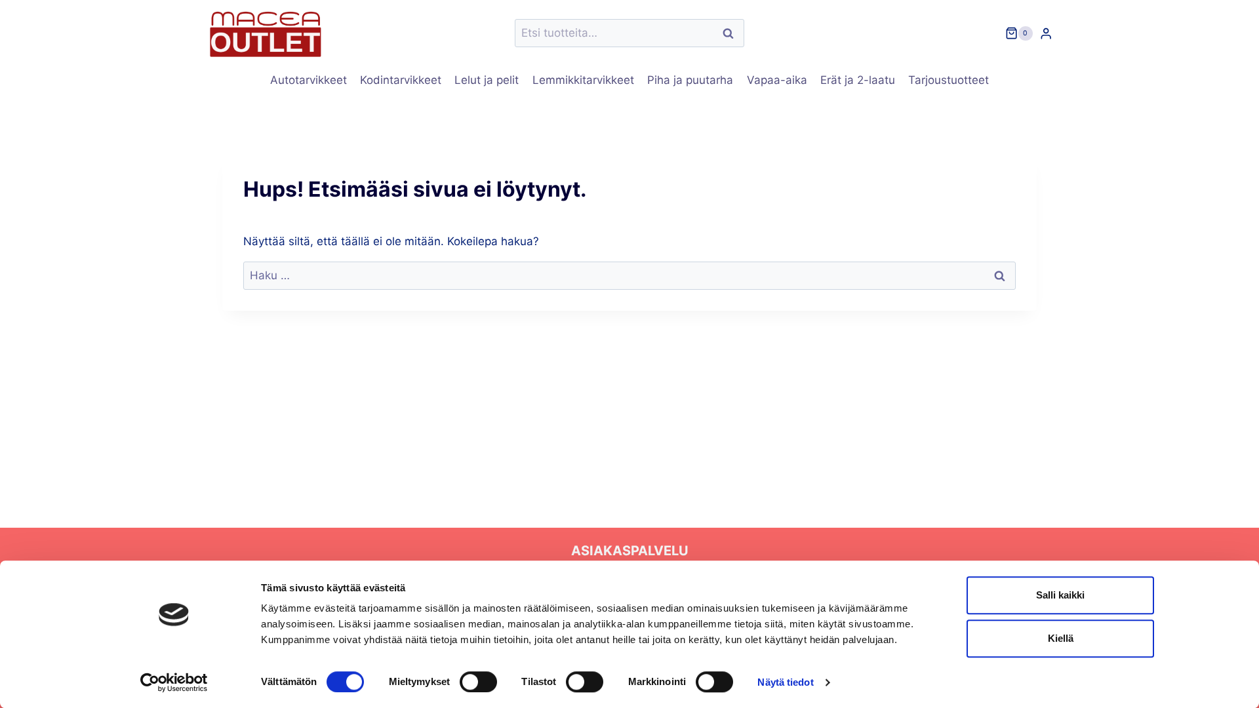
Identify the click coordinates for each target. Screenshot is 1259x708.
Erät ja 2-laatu (857, 80)
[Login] (1045, 33)
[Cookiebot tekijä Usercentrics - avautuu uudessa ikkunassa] (174, 682)
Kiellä (1060, 638)
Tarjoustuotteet (948, 80)
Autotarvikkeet (308, 80)
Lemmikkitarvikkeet (583, 80)
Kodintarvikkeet (400, 80)
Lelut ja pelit (486, 80)
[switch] (478, 681)
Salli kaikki (1060, 594)
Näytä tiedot (785, 682)
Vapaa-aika (777, 80)
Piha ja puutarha (690, 80)
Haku (731, 33)
